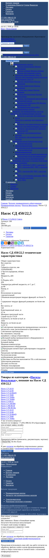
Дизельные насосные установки (19, 501)
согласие (9, 446)
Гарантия (9, 11)
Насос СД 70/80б (8, 399)
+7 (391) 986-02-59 (8, 18)
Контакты (10, 14)
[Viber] (12, 243)
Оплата (9, 9)
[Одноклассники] (5, 243)
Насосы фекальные (30, 205)
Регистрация (11, 29)
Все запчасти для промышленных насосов (29, 138)
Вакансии (34, 5)
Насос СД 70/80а (7, 397)
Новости (19, 5)
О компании (11, 5)
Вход (3, 29)
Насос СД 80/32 (7, 401)
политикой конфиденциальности (28, 448)
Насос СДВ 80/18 (8, 406)
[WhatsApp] (15, 243)
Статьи (26, 5)
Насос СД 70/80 (7, 395)
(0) (9, 199)
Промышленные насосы (23, 64)
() (6, 48)
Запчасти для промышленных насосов (26, 114)
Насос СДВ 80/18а (8, 408)
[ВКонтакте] (2, 243)
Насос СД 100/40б (8, 404)
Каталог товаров (12, 3)
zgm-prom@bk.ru (7, 20)
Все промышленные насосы (27, 108)
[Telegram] (22, 243)
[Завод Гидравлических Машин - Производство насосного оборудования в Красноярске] (16, 35)
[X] (9, 243)
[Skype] (19, 243)
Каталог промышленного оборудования (25, 203)
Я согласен (6, 556)
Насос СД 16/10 (7, 389)
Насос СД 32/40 (7, 391)
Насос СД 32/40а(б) (9, 393)
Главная (4, 203)
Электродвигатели (35, 141)
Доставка (9, 7)
